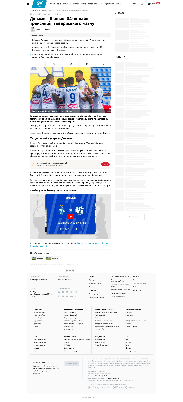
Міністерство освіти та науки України (77, 339)
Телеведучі (92, 290)
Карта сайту (137, 290)
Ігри (134, 294)
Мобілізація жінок (101, 318)
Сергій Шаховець (43, 29)
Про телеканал (94, 287)
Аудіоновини (37, 324)
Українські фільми (39, 342)
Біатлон (128, 348)
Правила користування (96, 297)
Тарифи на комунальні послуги (136, 321)
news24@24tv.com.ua (38, 280)
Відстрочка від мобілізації (104, 324)
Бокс (59, 4)
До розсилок (72, 363)
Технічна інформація (118, 296)
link (59, 292)
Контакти (136, 276)
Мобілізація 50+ (100, 315)
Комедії (36, 348)
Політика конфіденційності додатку (120, 285)
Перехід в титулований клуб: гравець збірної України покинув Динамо (76, 133)
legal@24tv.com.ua (113, 378)
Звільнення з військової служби (106, 312)
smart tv (117, 387)
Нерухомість (100, 337)
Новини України (39, 315)
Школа (66, 342)
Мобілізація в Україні (104, 309)
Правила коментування (118, 293)
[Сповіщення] (142, 4)
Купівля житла (100, 342)
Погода (35, 327)
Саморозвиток (69, 348)
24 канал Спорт (35, 10)
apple (106, 387)
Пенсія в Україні (131, 327)
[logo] (39, 4)
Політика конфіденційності (120, 276)
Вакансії (135, 280)
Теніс (84, 4)
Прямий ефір (38, 318)
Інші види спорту (106, 4)
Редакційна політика (95, 283)
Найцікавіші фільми (40, 339)
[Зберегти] (103, 64)
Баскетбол (74, 4)
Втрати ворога (69, 329)
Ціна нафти (129, 312)
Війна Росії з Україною (73, 309)
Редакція (92, 280)
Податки (128, 324)
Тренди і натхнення (101, 345)
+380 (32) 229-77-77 (100, 376)
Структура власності (139, 283)
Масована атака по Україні (73, 324)
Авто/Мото (92, 4)
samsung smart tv (130, 387)
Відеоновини (38, 321)
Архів (134, 287)
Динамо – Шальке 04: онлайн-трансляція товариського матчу (69, 10)
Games (65, 4)
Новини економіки (133, 309)
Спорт (127, 337)
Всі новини (37, 309)
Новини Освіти (70, 337)
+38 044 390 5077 (64, 280)
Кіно (35, 337)
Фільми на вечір (39, 345)
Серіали (36, 351)
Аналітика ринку (100, 339)
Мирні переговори (70, 318)
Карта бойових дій (70, 315)
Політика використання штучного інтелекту (118, 280)
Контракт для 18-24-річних (104, 321)
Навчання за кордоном (72, 351)
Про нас (91, 276)
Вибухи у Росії (69, 327)
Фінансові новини (131, 318)
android (94, 387)
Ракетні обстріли (70, 312)
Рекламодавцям (94, 294)
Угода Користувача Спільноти (120, 289)
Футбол (51, 4)
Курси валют (129, 315)
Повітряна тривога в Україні (74, 321)
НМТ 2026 (67, 345)
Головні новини (39, 312)
